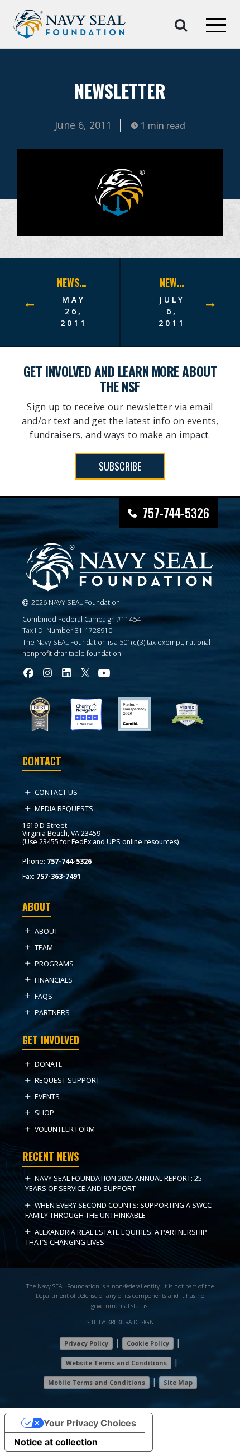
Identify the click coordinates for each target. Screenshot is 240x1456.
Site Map (178, 1382)
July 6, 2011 (172, 311)
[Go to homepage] (69, 24)
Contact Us (56, 792)
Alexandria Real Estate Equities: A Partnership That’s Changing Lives (116, 1237)
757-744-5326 (175, 513)
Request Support (67, 1080)
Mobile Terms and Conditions (96, 1382)
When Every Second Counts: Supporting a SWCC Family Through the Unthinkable (118, 1210)
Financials (54, 980)
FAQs (43, 996)
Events (47, 1096)
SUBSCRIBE (120, 466)
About (46, 931)
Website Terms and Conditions (116, 1363)
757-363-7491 (58, 876)
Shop (44, 1113)
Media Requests (64, 808)
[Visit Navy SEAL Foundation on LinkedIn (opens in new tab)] (66, 673)
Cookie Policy (148, 1343)
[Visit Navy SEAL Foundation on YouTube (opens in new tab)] (104, 673)
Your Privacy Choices (90, 1423)
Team (44, 947)
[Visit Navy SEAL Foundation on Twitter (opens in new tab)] (85, 673)
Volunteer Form (65, 1129)
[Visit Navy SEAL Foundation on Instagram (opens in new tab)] (47, 673)
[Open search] (181, 24)
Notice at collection (56, 1442)
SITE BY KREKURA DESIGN (120, 1322)
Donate (49, 1064)
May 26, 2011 (73, 311)
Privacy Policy (86, 1343)
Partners (52, 1012)
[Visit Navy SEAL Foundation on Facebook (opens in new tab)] (28, 673)
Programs (54, 964)
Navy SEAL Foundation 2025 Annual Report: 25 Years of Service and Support (113, 1183)
